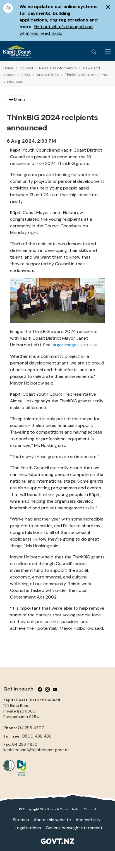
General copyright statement (74, 828)
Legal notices (28, 828)
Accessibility (88, 820)
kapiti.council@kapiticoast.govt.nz (36, 750)
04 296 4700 (31, 728)
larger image (64, 345)
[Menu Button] (108, 52)
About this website (52, 820)
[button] (17, 100)
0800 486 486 (36, 736)
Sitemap (21, 820)
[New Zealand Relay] (20, 768)
